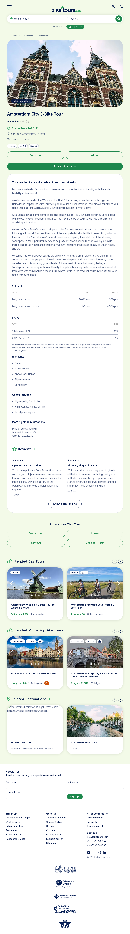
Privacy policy (53, 834)
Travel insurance (14, 834)
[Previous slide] (114, 561)
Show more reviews (65, 504)
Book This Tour (95, 542)
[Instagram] (99, 852)
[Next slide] (120, 561)
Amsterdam (42, 35)
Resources (11, 830)
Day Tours (17, 35)
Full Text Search (55, 26)
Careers (50, 826)
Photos (94, 533)
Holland (29, 35)
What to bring (13, 822)
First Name (11, 782)
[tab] (61, 101)
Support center (54, 838)
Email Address (13, 791)
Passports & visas (15, 838)
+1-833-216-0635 (96, 845)
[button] (9, 7)
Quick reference (95, 817)
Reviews (36, 542)
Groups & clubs (54, 822)
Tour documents (95, 826)
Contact (50, 830)
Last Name (72, 782)
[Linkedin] (104, 852)
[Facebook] (93, 852)
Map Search (77, 26)
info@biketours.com (97, 837)
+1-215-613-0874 (96, 841)
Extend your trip (14, 826)
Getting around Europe (18, 817)
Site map (51, 843)
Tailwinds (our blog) (56, 817)
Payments (92, 822)
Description (36, 533)
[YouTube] (88, 852)
